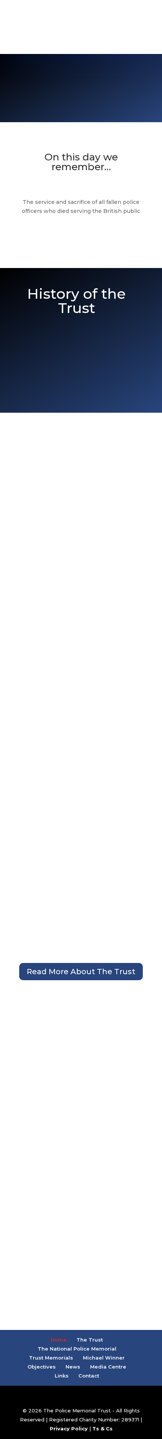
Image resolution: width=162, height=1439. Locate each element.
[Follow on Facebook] (62, 41)
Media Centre (108, 1367)
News (73, 1367)
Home (59, 1340)
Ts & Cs (102, 1429)
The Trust (89, 1340)
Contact (88, 1376)
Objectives (42, 1367)
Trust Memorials (51, 1358)
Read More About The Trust (81, 971)
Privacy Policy (69, 1429)
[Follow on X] (81, 41)
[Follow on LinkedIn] (99, 41)
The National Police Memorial (77, 1349)
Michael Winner (104, 1358)
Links (62, 1376)
